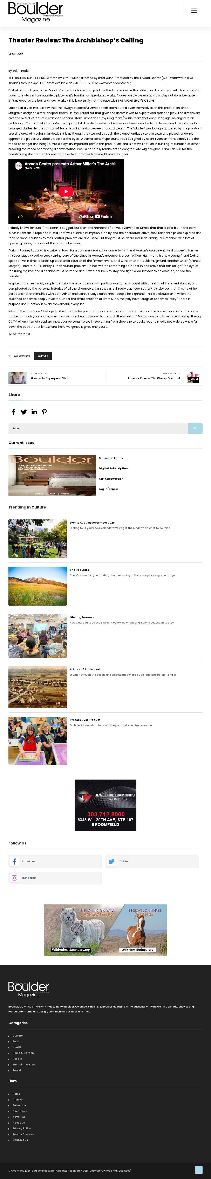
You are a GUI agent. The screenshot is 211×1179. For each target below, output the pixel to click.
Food (16, 1039)
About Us (19, 1120)
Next (206, 806)
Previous (5, 806)
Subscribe (19, 1103)
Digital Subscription (113, 468)
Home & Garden (23, 1051)
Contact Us (20, 1138)
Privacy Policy (22, 1126)
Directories (20, 1109)
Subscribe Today (111, 458)
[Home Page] (35, 7)
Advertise (19, 1115)
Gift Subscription (111, 479)
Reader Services (23, 1132)
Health (17, 1045)
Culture (43, 356)
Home (16, 1091)
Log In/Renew (108, 489)
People (17, 1056)
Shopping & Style (24, 1062)
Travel (17, 1068)
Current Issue (21, 442)
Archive (17, 1097)
